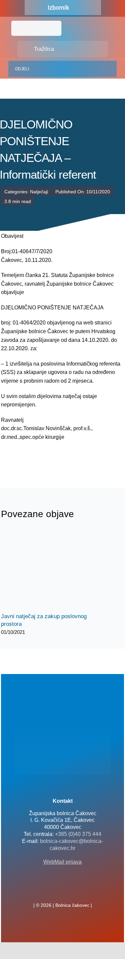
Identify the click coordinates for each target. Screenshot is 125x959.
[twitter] (63, 890)
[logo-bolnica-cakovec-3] (34, 457)
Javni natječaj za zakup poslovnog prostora (45, 570)
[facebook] (52, 890)
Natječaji (39, 191)
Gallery (57, 570)
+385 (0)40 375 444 (78, 834)
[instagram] (73, 890)
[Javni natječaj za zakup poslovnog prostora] (51, 570)
